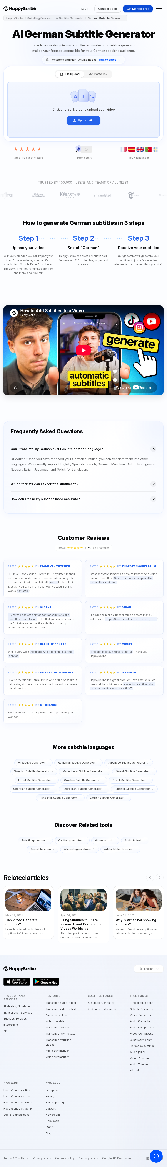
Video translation (56, 1021)
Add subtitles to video (118, 849)
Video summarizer (57, 1057)
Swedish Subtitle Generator (32, 771)
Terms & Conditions (16, 1158)
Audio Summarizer (57, 1050)
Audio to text (133, 840)
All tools (135, 1070)
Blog (49, 1133)
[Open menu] (159, 8)
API (5, 1031)
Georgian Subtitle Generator (31, 788)
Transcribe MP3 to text (60, 1027)
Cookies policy (65, 1158)
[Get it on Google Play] (46, 982)
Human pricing (55, 1102)
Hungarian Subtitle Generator (58, 797)
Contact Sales (108, 8)
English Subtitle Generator (107, 797)
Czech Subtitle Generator (128, 780)
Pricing (50, 1096)
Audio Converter (140, 1021)
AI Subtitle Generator (70, 18)
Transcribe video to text (61, 1009)
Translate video (41, 849)
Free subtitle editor (142, 1002)
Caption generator (70, 840)
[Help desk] (156, 1156)
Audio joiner (137, 1052)
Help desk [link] (52, 1121)
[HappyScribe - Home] (19, 8)
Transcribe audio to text (61, 1002)
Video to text (103, 840)
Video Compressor (142, 1033)
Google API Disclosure (116, 1158)
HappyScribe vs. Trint (17, 1096)
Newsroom (53, 1114)
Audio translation (56, 1015)
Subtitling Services (39, 18)
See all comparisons (16, 1114)
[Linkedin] (148, 1158)
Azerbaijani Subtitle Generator (82, 788)
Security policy (88, 1158)
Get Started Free (138, 8)
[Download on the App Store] (16, 982)
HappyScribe (15, 18)
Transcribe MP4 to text (60, 1033)
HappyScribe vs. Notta (17, 1102)
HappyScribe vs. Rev (16, 1090)
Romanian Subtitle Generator (76, 762)
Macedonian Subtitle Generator (83, 771)
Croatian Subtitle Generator (81, 780)
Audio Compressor (142, 1027)
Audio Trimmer (139, 1064)
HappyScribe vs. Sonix (17, 1108)
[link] (83, 60)
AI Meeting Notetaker (17, 1006)
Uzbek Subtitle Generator (34, 780)
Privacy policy (42, 1158)
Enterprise (52, 1090)
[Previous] (150, 877)
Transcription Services (17, 1012)
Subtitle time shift (141, 1039)
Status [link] (50, 1127)
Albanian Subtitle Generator (132, 788)
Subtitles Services (15, 1018)
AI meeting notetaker (77, 849)
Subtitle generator (33, 840)
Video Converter (140, 1015)
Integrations (11, 1024)
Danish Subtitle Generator (132, 771)
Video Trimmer (139, 1058)
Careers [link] (51, 1108)
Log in (85, 8)
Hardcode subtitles (142, 1046)
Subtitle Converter (141, 1009)
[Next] (160, 877)
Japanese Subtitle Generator (126, 762)
